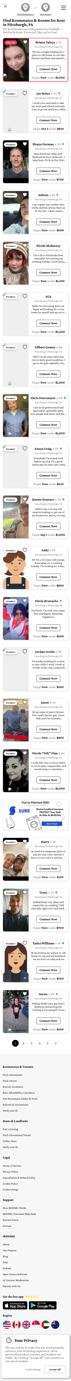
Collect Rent (10, 1141)
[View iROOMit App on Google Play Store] (43, 1308)
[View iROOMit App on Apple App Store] (15, 1308)
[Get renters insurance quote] (35, 815)
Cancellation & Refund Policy (19, 1177)
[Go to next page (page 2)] (55, 1043)
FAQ (5, 1262)
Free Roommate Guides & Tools (20, 1098)
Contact (7, 1225)
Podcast (7, 1268)
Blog (5, 1256)
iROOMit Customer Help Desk (19, 1213)
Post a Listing (10, 1129)
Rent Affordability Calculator (19, 1092)
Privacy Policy (10, 1171)
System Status (11, 1219)
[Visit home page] (7, 7)
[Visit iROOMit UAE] (45, 1327)
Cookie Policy (10, 1183)
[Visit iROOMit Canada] (16, 1327)
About (6, 1244)
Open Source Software (15, 1274)
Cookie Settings (10, 1189)
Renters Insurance (13, 1086)
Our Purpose (9, 1250)
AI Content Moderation (16, 1280)
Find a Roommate (12, 1074)
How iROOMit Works (14, 1207)
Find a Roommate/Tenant (17, 1135)
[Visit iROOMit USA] (7, 1327)
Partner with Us (12, 1286)
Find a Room (10, 1080)
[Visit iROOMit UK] (26, 1327)
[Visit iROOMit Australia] (55, 1327)
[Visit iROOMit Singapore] (36, 1327)
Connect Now (48, 69)
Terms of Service (12, 1165)
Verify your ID (10, 1110)
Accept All (55, 1369)
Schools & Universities (15, 1104)
